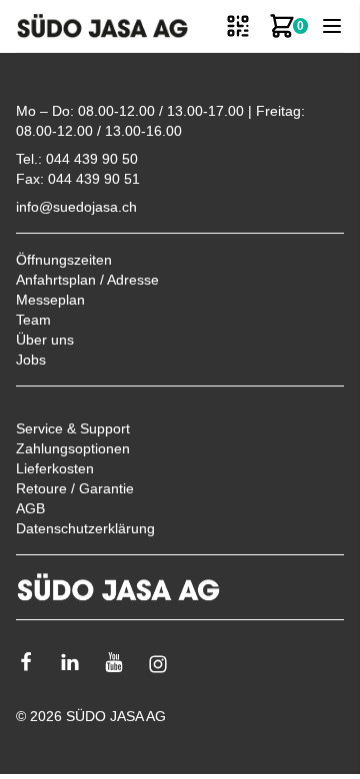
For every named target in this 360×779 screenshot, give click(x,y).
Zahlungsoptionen (73, 448)
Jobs (31, 360)
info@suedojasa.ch (76, 207)
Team (33, 320)
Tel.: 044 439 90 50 (77, 159)
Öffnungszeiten (64, 260)
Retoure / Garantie (75, 488)
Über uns (45, 340)
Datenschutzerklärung (85, 528)
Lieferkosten (55, 468)
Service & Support (73, 428)
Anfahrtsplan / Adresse (87, 280)
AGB (30, 508)
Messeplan (50, 300)
